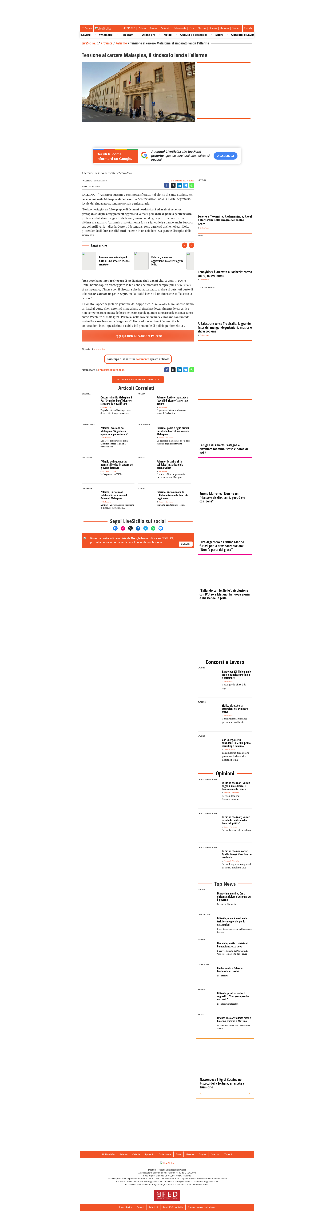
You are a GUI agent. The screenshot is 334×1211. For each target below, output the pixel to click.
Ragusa (213, 28)
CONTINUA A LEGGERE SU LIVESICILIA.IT (138, 379)
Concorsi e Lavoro (228, 34)
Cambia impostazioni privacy (201, 1207)
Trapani (236, 28)
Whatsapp (91, 34)
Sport (204, 34)
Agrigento (165, 28)
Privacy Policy (125, 1207)
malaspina (99, 349)
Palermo (142, 28)
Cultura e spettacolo (178, 34)
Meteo (153, 34)
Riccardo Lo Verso (166, 438)
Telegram (112, 34)
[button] (200, 1093)
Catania (153, 28)
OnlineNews (204, 228)
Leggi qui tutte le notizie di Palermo (138, 336)
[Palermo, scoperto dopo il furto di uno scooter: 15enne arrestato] (106, 261)
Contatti (140, 1207)
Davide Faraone (230, 827)
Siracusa (224, 28)
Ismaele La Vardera (232, 793)
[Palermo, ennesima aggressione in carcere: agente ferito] (159, 261)
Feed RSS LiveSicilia (173, 1207)
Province (106, 43)
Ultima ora (133, 34)
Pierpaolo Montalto (231, 861)
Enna (191, 28)
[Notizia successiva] (191, 245)
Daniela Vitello (229, 750)
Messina (202, 28)
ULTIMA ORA (129, 28)
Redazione (101, 181)
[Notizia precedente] (184, 245)
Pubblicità (153, 1207)
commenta (142, 359)
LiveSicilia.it (90, 43)
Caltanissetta (180, 28)
